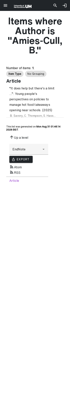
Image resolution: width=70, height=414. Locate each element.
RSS (14, 172)
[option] (15, 74)
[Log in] (64, 5)
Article (14, 180)
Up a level (18, 137)
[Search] (55, 5)
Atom (15, 166)
